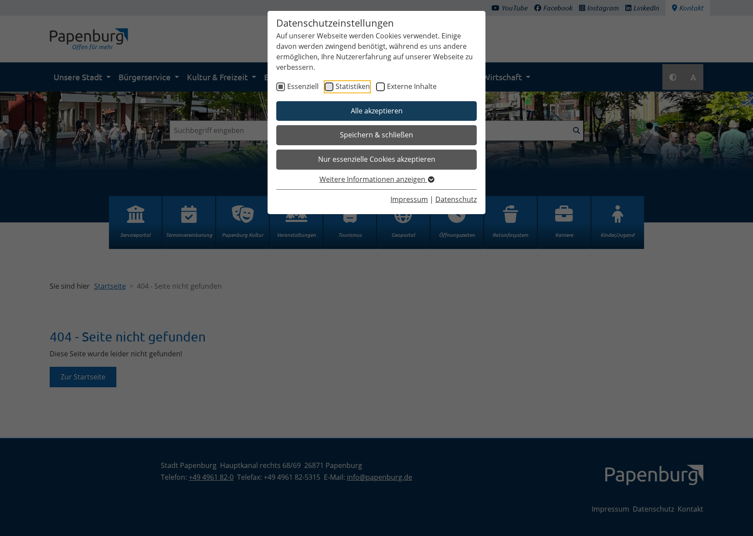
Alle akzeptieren (377, 111)
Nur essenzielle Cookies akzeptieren (376, 159)
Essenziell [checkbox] (303, 86)
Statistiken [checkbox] (353, 86)
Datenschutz (456, 199)
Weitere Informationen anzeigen (373, 179)
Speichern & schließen (376, 135)
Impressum (409, 199)
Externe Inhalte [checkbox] (412, 86)
